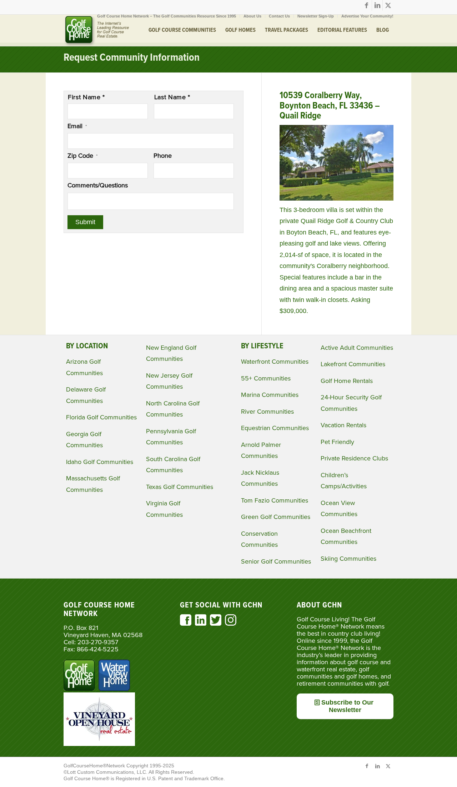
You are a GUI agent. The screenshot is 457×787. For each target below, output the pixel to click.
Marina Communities (269, 395)
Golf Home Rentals (347, 381)
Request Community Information (132, 58)
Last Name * (172, 97)
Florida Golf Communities (101, 417)
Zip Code (82, 156)
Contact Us (279, 16)
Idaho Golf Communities (99, 462)
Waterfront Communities (274, 361)
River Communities (267, 411)
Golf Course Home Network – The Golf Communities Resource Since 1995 (166, 16)
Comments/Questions (97, 185)
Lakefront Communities (353, 364)
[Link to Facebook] (366, 5)
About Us (252, 16)
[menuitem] (167, 16)
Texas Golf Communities (179, 487)
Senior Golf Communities (276, 561)
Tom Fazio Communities (274, 500)
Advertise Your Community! (367, 16)
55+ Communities (266, 378)
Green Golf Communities (275, 517)
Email (77, 126)
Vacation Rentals (343, 425)
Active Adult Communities (357, 348)
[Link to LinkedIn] (377, 5)
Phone (163, 156)
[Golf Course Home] (96, 30)
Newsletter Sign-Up (315, 16)
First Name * (86, 97)
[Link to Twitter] (388, 5)
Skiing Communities (348, 558)
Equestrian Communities (275, 428)
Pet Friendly (337, 442)
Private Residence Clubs (354, 458)
